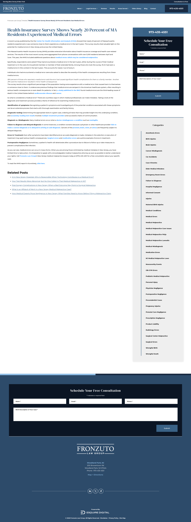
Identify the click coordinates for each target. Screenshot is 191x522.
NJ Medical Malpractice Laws (157, 258)
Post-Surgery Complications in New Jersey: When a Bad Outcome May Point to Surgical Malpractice (54, 185)
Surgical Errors (151, 342)
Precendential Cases (154, 300)
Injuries (149, 199)
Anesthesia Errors (153, 133)
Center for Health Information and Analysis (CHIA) (56, 41)
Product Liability (152, 324)
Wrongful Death (152, 354)
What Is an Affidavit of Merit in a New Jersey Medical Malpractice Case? (41, 189)
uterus (94, 128)
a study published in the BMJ (68, 90)
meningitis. (93, 120)
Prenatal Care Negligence (156, 312)
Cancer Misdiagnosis (154, 151)
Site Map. (122, 518)
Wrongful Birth (152, 348)
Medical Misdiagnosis (154, 246)
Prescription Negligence (155, 318)
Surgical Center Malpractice (157, 336)
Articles (24, 20)
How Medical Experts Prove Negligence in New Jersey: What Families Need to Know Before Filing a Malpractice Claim (61, 193)
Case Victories (151, 163)
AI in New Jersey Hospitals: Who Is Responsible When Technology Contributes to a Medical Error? (53, 177)
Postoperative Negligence (156, 294)
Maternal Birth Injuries (154, 205)
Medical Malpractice (154, 222)
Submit (158, 96)
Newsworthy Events (154, 264)
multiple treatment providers (53, 116)
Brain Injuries (151, 145)
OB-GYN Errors (151, 270)
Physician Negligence (154, 288)
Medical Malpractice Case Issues (159, 228)
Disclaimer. (104, 518)
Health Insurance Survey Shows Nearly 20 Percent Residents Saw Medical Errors (56, 20)
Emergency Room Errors (155, 175)
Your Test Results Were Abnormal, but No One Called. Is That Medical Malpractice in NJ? (49, 181)
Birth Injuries (151, 139)
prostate (76, 128)
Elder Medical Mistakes (155, 169)
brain (82, 128)
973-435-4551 (176, 8)
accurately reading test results (23, 116)
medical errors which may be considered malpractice (77, 57)
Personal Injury (152, 282)
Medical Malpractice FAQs (156, 234)
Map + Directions (95, 475)
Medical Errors (151, 216)
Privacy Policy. (114, 518)
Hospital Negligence (154, 187)
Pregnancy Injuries (153, 306)
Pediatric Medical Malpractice (157, 276)
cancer (58, 93)
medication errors (70, 138)
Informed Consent (153, 193)
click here (41, 163)
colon (87, 128)
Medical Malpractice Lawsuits (157, 240)
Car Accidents (151, 157)
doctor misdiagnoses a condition (70, 120)
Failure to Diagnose (153, 181)
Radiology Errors (152, 330)
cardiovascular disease (43, 93)
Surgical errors (53, 138)
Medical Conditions (153, 210)
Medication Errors (153, 252)
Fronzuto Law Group (14, 20)
